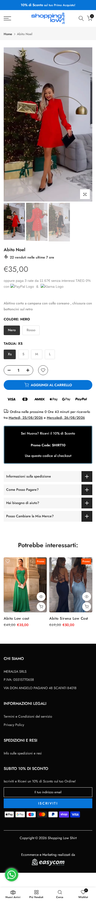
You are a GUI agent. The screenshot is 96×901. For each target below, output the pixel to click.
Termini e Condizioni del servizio (28, 716)
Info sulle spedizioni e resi (23, 753)
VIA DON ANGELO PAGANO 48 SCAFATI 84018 (40, 687)
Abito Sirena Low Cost (68, 618)
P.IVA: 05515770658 (19, 679)
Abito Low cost (16, 618)
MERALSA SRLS (15, 671)
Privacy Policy (14, 724)
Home (8, 34)
